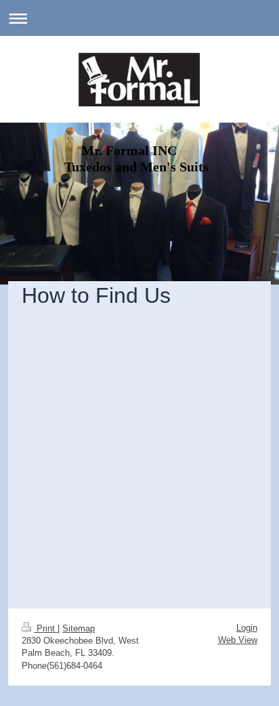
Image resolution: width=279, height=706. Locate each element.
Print (46, 628)
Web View (237, 640)
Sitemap (78, 628)
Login (246, 628)
